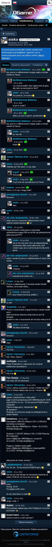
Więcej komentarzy (26, 522)
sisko (16, 92)
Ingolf (16, 172)
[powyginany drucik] (3, 195)
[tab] (5, 65)
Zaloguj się (5, 3)
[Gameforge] (26, 532)
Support (39, 21)
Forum (4, 21)
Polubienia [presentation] (38, 65)
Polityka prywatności (39, 529)
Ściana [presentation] (5, 65)
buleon (10, 187)
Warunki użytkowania (21, 529)
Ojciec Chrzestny (15, 347)
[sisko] (9, 93)
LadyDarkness (14, 464)
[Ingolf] (9, 173)
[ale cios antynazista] (3, 218)
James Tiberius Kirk (17, 157)
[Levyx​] (3, 282)
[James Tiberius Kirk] (3, 157)
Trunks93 (11, 307)
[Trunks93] (3, 308)
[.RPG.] (3, 228)
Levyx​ (9, 281)
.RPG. (9, 227)
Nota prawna (6, 529)
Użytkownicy (26, 21)
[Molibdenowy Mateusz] (3, 70)
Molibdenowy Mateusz (18, 69)
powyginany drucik (16, 194)
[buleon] (3, 188)
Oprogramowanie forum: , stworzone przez (26, 541)
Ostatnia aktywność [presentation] (21, 65)
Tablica (13, 21)
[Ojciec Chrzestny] (3, 348)
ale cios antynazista (17, 218)
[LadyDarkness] (3, 465)
